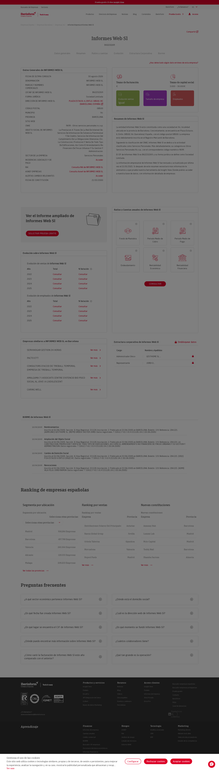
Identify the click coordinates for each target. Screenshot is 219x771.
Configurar (133, 761)
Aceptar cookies (181, 761)
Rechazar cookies (156, 761)
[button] (211, 764)
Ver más (10, 768)
